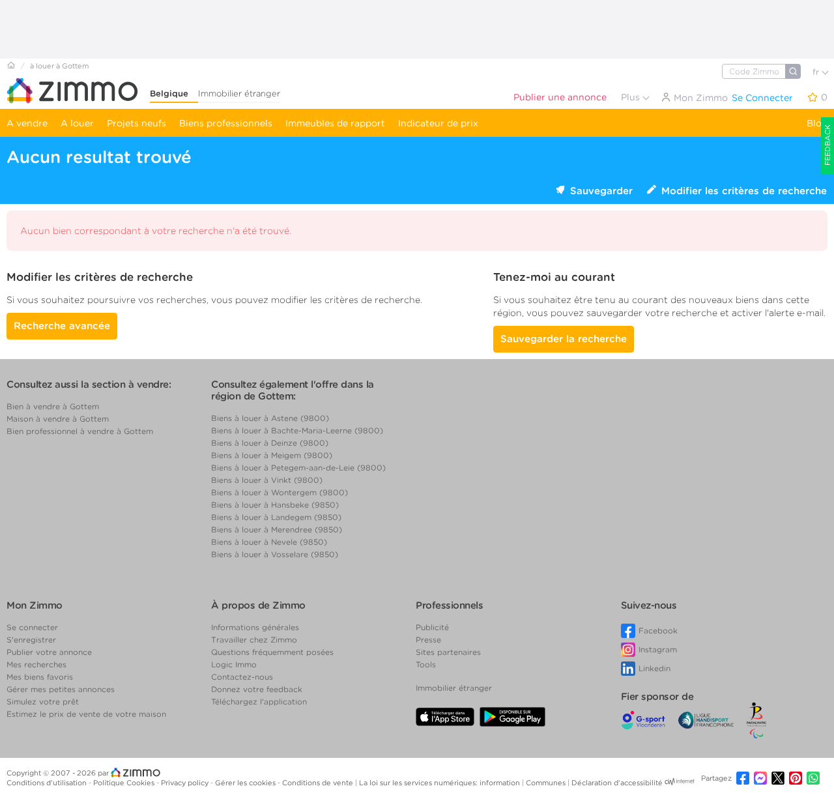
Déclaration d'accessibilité (617, 782)
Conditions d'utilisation (48, 782)
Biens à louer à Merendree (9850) (276, 529)
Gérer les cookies (246, 782)
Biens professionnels (225, 123)
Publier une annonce (560, 97)
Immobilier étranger (239, 93)
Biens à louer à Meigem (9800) (271, 455)
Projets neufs (136, 123)
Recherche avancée (62, 326)
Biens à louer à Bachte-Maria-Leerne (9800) (297, 430)
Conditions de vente (318, 782)
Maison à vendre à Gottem (58, 419)
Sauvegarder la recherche (563, 339)
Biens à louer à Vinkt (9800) (267, 480)
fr (817, 72)
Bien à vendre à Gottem (53, 406)
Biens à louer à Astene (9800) (270, 418)
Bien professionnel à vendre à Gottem (80, 431)
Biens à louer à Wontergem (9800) (279, 492)
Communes (547, 782)
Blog (817, 123)
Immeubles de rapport (335, 123)
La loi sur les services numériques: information (440, 782)
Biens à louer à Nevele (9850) (269, 542)
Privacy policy (185, 782)
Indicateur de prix (438, 123)
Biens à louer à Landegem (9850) (276, 517)
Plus (631, 97)
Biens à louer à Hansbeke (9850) (275, 505)
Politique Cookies (124, 782)
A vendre (27, 123)
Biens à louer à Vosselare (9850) (274, 554)
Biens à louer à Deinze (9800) (269, 443)
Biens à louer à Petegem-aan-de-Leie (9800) (298, 467)
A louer (77, 123)
